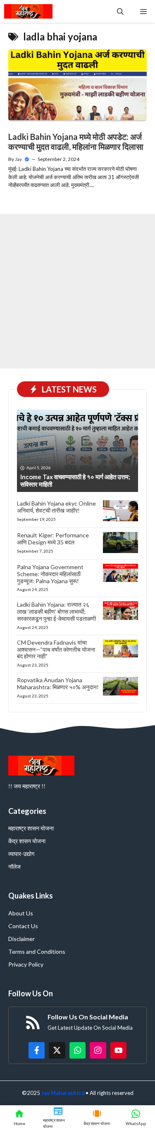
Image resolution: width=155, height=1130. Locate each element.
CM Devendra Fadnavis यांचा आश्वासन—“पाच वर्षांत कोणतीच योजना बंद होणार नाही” (56, 649)
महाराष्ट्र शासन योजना (31, 828)
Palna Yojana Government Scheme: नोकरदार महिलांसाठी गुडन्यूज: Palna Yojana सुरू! (50, 573)
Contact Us (23, 925)
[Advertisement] (77, 291)
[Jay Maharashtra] (28, 11)
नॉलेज (14, 866)
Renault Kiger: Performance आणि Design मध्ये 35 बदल (53, 539)
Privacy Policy (25, 964)
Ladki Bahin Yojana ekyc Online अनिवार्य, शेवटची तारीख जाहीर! (56, 507)
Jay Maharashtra (62, 1093)
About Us (20, 913)
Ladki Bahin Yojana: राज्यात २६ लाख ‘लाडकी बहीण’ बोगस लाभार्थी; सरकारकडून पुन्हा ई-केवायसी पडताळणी (56, 611)
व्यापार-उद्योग (21, 853)
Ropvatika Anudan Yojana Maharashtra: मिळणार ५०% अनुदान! (58, 683)
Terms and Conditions (36, 951)
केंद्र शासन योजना (26, 840)
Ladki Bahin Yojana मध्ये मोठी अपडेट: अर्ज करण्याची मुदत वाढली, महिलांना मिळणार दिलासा (75, 141)
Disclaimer (21, 938)
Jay (18, 159)
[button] (120, 11)
